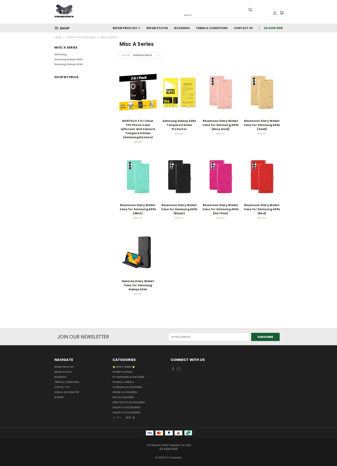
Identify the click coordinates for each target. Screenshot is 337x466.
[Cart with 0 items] (282, 13)
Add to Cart (179, 99)
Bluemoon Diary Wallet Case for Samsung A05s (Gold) (262, 125)
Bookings (182, 28)
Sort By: (126, 55)
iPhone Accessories (125, 392)
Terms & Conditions (212, 28)
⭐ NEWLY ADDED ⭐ (124, 367)
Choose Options (138, 99)
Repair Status (157, 28)
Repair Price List (125, 28)
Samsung (60, 54)
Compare (136, 92)
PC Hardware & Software (129, 377)
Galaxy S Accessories (126, 407)
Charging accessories (127, 387)
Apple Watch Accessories (129, 402)
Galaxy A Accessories (126, 412)
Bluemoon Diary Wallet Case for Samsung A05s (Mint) (138, 209)
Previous (327, 454)
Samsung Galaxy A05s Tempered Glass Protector (179, 125)
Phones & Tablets (123, 382)
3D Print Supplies (123, 372)
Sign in (58, 392)
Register (73, 392)
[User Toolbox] (275, 13)
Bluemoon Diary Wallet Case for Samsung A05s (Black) (179, 209)
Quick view (138, 84)
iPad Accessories (123, 397)
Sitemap (59, 397)
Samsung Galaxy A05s (68, 59)
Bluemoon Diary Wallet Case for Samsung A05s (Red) (262, 209)
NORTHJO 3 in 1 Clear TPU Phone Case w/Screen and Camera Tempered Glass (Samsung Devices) (138, 129)
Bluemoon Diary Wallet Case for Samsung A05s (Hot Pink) (220, 209)
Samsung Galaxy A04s (68, 64)
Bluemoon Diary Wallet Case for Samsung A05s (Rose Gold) (220, 125)
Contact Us (243, 28)
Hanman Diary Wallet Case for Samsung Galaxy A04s (138, 285)
